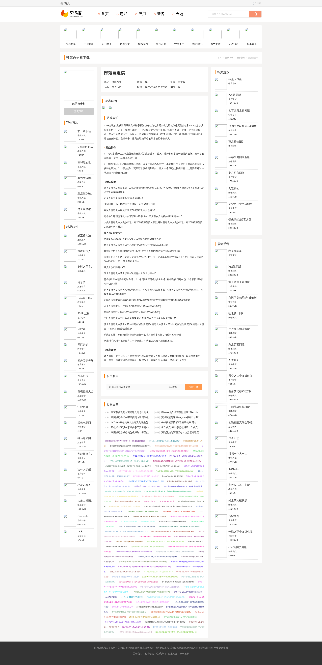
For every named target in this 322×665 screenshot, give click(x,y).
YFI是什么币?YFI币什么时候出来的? (167, 466)
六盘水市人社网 (86, 251)
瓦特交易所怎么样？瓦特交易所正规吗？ (147, 486)
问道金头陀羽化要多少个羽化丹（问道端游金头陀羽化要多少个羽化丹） (143, 562)
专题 (179, 14)
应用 (142, 14)
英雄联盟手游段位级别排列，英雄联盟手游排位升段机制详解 (165, 622)
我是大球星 (235, 79)
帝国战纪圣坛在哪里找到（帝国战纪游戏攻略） (135, 417)
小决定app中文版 (87, 485)
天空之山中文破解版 (240, 204)
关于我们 (137, 653)
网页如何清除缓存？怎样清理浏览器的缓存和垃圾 (149, 456)
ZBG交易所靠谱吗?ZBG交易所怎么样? (150, 607)
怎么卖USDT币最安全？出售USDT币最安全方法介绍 (160, 577)
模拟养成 (241, 58)
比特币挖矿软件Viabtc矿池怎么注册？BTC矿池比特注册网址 (171, 612)
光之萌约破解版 (237, 500)
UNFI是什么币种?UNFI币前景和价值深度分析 (144, 617)
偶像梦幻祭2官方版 (239, 219)
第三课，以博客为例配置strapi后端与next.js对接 (135, 632)
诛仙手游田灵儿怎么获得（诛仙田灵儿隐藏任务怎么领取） (166, 597)
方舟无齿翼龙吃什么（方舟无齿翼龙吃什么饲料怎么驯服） (139, 582)
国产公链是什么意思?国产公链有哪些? (146, 476)
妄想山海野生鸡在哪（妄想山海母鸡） (128, 501)
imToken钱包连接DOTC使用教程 (132, 597)
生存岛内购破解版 (239, 157)
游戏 (123, 14)
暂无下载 (79, 111)
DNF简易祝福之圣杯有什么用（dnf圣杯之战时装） (179, 511)
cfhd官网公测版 (237, 547)
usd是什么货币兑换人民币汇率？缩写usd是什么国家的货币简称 (126, 531)
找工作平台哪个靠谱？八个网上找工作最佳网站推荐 (135, 471)
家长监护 (184, 653)
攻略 (107, 412)
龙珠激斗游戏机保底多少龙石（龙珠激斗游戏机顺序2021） (170, 451)
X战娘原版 (234, 94)
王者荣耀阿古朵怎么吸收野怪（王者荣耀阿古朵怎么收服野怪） (179, 526)
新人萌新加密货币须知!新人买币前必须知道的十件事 (146, 481)
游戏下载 (229, 58)
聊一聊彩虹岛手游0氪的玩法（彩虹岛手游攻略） (178, 582)
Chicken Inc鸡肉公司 (89, 146)
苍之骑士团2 (235, 141)
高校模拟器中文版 (239, 484)
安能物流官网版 (86, 453)
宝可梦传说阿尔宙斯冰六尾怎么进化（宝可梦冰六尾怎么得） (142, 412)
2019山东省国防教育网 (91, 313)
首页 (67, 3)
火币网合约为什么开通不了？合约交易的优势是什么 (138, 521)
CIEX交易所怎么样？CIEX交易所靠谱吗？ (158, 572)
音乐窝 (81, 282)
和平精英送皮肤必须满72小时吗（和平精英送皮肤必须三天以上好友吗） (177, 461)
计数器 (81, 329)
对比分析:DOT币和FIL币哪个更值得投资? (173, 521)
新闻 (160, 14)
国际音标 (82, 344)
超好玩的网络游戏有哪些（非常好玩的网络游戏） (148, 546)
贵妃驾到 (233, 516)
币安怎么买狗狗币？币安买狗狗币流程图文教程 (155, 536)
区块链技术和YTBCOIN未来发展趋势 (179, 481)
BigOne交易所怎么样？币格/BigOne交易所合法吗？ (153, 602)
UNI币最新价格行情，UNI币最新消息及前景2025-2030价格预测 (176, 446)
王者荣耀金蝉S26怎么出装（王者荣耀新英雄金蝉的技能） (175, 471)
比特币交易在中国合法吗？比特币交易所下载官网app (137, 526)
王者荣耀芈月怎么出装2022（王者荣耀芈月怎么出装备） (166, 541)
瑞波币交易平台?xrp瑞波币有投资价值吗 (136, 627)
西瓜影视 (82, 375)
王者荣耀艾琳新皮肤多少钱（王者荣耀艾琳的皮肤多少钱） (158, 557)
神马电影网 (84, 438)
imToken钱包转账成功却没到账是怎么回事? (133, 422)
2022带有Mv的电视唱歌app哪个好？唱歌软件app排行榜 (183, 486)
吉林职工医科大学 (88, 297)
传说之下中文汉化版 (240, 531)
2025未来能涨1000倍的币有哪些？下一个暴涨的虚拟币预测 (125, 441)
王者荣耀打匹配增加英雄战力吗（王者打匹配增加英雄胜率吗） (131, 446)
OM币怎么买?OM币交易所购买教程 (165, 627)
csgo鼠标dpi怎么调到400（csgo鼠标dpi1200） (143, 511)
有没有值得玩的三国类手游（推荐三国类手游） (125, 506)
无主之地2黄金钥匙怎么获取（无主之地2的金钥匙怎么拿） (130, 461)
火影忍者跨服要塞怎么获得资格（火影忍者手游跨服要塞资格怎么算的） (168, 491)
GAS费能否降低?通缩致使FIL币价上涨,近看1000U (187, 422)
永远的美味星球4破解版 (242, 126)
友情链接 (149, 653)
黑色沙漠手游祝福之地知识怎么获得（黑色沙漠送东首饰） (175, 551)
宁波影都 (82, 407)
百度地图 (172, 653)
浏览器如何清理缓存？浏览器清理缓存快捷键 (184, 432)
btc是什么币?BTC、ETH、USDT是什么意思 (159, 501)
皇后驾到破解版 (86, 193)
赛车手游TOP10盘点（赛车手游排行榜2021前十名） (129, 612)
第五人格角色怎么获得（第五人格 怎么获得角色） (158, 496)
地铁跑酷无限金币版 (240, 422)
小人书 (81, 531)
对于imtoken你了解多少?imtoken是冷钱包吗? (164, 441)
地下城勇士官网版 (239, 110)
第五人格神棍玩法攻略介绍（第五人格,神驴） (125, 572)
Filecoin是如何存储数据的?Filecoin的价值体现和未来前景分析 (193, 412)
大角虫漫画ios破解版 (89, 500)
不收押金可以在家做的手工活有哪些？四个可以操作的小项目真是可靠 (147, 427)
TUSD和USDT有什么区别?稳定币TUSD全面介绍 (149, 516)
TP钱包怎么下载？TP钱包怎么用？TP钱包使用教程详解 (151, 592)
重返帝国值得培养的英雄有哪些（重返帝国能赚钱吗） (134, 551)
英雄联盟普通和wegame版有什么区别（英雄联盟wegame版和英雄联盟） (199, 417)
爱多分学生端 (85, 360)
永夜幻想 (233, 438)
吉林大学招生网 (86, 469)
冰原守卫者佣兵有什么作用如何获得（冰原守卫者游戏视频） (160, 587)
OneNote (82, 516)
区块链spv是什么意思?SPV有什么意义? (125, 577)
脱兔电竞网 (84, 422)
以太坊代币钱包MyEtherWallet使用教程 (129, 541)
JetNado (233, 469)
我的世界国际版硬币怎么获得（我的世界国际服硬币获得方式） (176, 632)
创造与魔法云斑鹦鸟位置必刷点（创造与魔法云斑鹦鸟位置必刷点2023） (168, 506)
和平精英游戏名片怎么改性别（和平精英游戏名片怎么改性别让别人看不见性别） (145, 567)
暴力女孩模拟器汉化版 (90, 178)
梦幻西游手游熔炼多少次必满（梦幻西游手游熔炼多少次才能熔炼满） (128, 466)
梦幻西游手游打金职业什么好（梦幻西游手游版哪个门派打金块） (173, 531)
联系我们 (161, 653)
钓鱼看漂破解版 (86, 209)
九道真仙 (233, 188)
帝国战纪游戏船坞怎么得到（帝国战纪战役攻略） (137, 432)
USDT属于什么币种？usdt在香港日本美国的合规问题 (123, 622)
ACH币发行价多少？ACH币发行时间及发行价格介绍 (123, 491)
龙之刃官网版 (236, 172)
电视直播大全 (85, 391)
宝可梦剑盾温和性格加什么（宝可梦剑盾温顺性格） (181, 617)
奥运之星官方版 (86, 266)
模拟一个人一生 (237, 453)
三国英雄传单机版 (239, 406)
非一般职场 (84, 131)
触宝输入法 (84, 235)
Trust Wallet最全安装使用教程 (172, 476)
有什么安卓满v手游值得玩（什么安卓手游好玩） (186, 427)
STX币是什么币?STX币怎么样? (122, 607)
